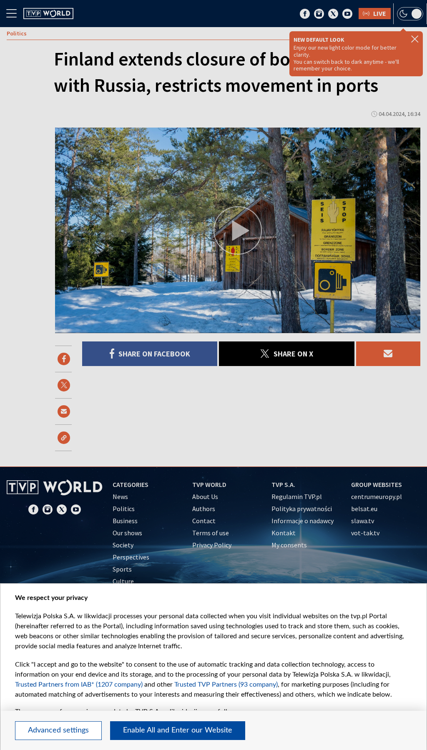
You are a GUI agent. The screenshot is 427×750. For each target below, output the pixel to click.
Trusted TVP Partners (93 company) (226, 684)
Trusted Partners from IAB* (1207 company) (79, 684)
